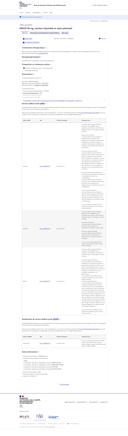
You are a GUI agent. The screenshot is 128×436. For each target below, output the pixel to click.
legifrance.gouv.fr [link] (69, 402)
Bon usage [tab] (65, 33)
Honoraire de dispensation (30, 93)
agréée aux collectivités (41, 85)
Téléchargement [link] (37, 12)
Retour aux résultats (26, 25)
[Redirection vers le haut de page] (46, 48)
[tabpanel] (64, 208)
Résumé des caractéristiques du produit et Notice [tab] (45, 33)
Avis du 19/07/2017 (44, 166)
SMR (42, 104)
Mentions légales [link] (41, 423)
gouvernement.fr (81, 402)
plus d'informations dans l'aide (89, 113)
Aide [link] (51, 12)
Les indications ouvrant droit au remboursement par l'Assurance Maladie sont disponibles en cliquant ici (52, 101)
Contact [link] (45, 12)
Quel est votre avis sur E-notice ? (31, 17)
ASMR (55, 319)
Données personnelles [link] (52, 423)
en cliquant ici (42, 53)
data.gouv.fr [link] (103, 402)
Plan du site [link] (62, 423)
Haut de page (65, 384)
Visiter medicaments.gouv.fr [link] (100, 5)
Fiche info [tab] (25, 33)
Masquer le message (107, 17)
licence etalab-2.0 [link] (49, 427)
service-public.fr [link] (93, 402)
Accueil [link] (21, 12)
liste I (25, 361)
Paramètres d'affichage (74, 423)
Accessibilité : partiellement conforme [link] (28, 423)
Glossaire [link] (28, 12)
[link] (50, 5)
